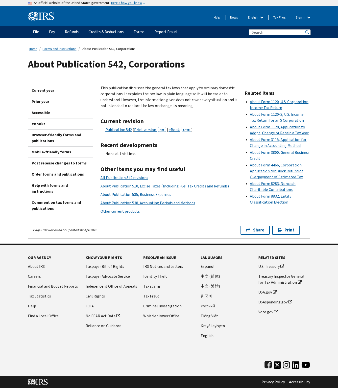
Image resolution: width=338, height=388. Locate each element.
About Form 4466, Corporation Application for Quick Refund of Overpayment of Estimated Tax (276, 171)
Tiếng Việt (209, 316)
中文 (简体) (210, 276)
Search (307, 32)
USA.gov (265, 292)
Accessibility (299, 382)
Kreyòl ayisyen (213, 325)
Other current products (120, 211)
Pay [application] (52, 31)
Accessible (41, 112)
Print (289, 230)
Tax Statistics (39, 296)
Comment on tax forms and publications (56, 205)
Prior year (40, 101)
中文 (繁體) (210, 286)
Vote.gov (265, 312)
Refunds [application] (72, 31)
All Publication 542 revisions (124, 177)
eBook (179, 129)
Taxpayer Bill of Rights (105, 266)
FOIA (90, 306)
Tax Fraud (151, 296)
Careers (34, 276)
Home (33, 48)
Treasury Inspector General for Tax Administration (281, 279)
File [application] (36, 31)
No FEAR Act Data (101, 316)
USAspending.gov (273, 302)
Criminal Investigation (162, 306)
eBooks (38, 123)
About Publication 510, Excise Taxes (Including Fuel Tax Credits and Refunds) (164, 186)
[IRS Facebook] (268, 363)
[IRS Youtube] (305, 363)
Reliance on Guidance (103, 325)
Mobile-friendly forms (51, 152)
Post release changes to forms (59, 163)
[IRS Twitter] (277, 363)
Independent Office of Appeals (111, 286)
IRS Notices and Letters (163, 266)
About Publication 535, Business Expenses (135, 194)
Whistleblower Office (161, 316)
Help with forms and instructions (50, 188)
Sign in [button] (301, 17)
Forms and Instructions (59, 48)
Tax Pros (279, 17)
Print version (149, 129)
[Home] (41, 14)
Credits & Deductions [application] (106, 31)
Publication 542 (118, 129)
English (253, 17)
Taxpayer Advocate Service (108, 276)
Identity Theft (155, 276)
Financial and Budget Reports (53, 286)
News (234, 17)
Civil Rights (95, 296)
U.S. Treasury (269, 266)
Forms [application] (139, 31)
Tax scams (152, 286)
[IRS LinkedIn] (295, 363)
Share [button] (258, 230)
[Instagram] (286, 363)
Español (208, 266)
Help (217, 17)
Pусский (208, 306)
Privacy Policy (273, 382)
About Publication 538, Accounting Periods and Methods (147, 202)
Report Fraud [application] (165, 31)
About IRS (36, 266)
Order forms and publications (58, 174)
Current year (43, 90)
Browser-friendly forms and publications (56, 137)
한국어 (207, 296)
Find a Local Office (43, 316)
